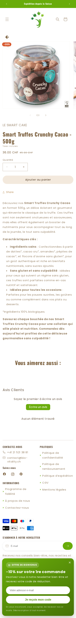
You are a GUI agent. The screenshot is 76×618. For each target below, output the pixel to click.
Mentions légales (54, 489)
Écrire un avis (38, 407)
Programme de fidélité (15, 491)
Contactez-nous (17, 508)
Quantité (8, 160)
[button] (7, 19)
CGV (45, 482)
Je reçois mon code (38, 599)
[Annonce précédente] (6, 4)
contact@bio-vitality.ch (17, 459)
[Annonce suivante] (69, 4)
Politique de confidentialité (52, 455)
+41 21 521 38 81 (17, 452)
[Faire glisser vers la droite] (46, 115)
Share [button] (10, 192)
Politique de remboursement (53, 466)
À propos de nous (17, 501)
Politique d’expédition (57, 476)
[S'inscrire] (68, 546)
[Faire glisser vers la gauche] (30, 115)
